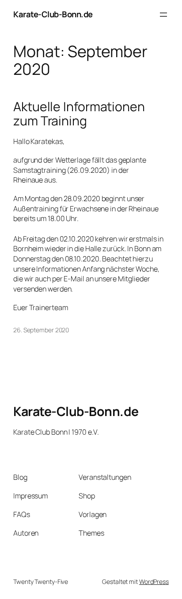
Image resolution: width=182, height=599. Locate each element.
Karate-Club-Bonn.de (53, 14)
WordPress (154, 581)
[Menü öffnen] (163, 14)
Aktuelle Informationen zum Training (79, 114)
